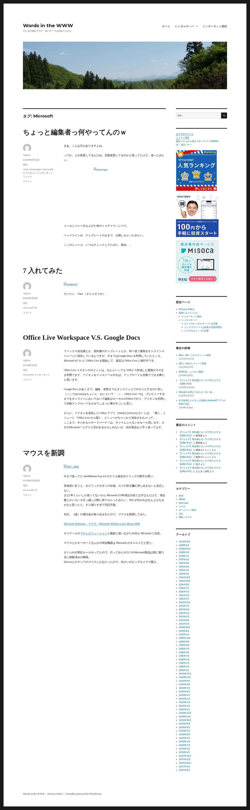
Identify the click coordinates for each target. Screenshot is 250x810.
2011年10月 (184, 627)
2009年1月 (184, 709)
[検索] (224, 115)
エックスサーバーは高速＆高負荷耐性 (203, 327)
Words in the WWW (48, 25)
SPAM (182, 499)
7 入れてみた (43, 270)
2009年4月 (184, 698)
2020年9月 (184, 541)
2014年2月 (184, 595)
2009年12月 (185, 673)
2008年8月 (184, 727)
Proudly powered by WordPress (84, 793)
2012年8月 (184, 620)
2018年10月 (185, 548)
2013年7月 (184, 605)
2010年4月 (184, 659)
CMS (25, 169)
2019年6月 (184, 545)
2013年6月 (184, 609)
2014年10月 (185, 580)
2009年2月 (184, 705)
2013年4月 (184, 613)
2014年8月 (184, 584)
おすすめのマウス (185, 134)
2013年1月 (184, 616)
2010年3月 (184, 663)
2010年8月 (184, 645)
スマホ (182, 506)
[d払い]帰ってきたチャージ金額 (195, 355)
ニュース (27, 176)
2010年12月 (185, 638)
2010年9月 (184, 641)
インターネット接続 (215, 26)
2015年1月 (184, 573)
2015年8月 (184, 566)
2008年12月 (185, 713)
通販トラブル (185, 517)
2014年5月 (184, 591)
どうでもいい (29, 173)
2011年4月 (184, 634)
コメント (27, 181)
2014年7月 (184, 588)
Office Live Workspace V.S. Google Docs (81, 337)
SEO (181, 495)
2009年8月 (184, 684)
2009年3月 (184, 702)
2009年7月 (184, 688)
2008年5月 (184, 738)
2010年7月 (184, 648)
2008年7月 (184, 730)
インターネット (45, 173)
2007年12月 (185, 755)
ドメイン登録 (182, 137)
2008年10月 (185, 720)
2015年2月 (184, 570)
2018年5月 (184, 552)
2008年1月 (184, 752)
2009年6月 (184, 691)
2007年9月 (184, 766)
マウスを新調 (43, 453)
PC (36, 307)
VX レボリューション (94, 533)
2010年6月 (184, 652)
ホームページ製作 (187, 510)
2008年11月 (185, 716)
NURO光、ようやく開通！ (192, 371)
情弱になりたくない (189, 312)
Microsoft (48, 169)
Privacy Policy (186, 309)
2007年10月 (185, 763)
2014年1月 (184, 598)
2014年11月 (184, 577)
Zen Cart (183, 502)
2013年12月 (185, 602)
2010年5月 (184, 655)
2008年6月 (184, 734)
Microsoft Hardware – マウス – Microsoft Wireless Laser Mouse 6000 (102, 523)
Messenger (35, 169)
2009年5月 (184, 695)
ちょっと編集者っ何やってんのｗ (75, 132)
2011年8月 (184, 630)
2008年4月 (184, 741)
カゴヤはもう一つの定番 (196, 330)
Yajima (26, 155)
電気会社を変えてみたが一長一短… (196, 392)
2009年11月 (185, 677)
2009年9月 (184, 680)
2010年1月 (184, 670)
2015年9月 (184, 563)
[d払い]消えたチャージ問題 (192, 363)
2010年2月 (184, 666)
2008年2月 (184, 748)
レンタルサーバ (184, 26)
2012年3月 (184, 623)
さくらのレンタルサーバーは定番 (201, 323)
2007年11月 (185, 759)
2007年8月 (184, 770)
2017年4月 (184, 559)
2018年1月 (184, 556)
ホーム (166, 26)
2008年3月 (184, 745)
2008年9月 (184, 723)
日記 (25, 164)
